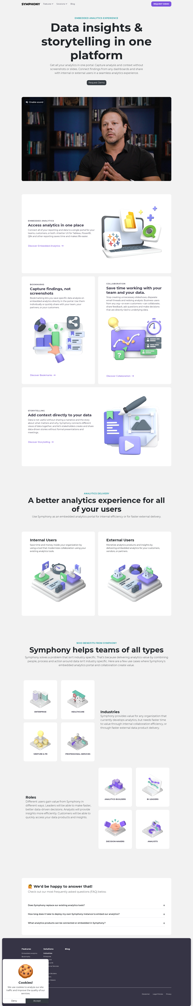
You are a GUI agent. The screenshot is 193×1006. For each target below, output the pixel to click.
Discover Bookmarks (41, 375)
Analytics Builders (50, 973)
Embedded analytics (29, 953)
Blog (73, 4)
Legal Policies (158, 994)
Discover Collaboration (118, 376)
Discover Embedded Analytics (44, 246)
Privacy (168, 994)
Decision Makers (49, 980)
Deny (14, 1001)
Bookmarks (26, 957)
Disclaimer (146, 994)
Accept (37, 1001)
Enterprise (47, 956)
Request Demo (161, 4)
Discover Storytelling (39, 442)
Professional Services (51, 966)
